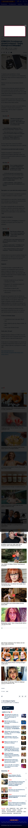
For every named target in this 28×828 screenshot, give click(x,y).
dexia (25, 808)
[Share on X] (22, 696)
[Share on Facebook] (19, 696)
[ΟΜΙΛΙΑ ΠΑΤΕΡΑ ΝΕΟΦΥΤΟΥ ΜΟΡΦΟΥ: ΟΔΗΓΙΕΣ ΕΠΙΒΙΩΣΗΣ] (4, 796)
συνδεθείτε (16, 702)
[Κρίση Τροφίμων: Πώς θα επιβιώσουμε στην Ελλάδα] (4, 775)
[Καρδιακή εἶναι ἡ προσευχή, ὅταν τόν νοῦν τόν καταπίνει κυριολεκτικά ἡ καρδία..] (23, 761)
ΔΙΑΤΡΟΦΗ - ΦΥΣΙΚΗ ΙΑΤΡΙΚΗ (7, 813)
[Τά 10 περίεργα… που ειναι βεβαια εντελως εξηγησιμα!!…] (23, 738)
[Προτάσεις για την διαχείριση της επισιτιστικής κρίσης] (4, 790)
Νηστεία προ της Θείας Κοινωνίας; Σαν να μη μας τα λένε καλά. (11, 722)
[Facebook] (8, 708)
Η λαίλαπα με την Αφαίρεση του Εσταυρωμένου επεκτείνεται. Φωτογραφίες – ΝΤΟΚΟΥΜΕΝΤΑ (12, 727)
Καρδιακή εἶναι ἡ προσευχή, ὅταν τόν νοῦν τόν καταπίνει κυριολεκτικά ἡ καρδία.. (11, 761)
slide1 (18, 808)
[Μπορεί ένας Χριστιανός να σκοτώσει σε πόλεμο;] (23, 743)
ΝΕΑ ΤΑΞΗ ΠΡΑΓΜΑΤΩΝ (11, 811)
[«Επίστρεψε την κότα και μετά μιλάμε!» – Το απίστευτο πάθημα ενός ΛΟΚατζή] (23, 733)
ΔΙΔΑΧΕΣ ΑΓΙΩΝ (19, 811)
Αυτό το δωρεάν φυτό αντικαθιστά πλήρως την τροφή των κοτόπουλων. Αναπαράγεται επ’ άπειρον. (17, 804)
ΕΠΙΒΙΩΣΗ (10, 773)
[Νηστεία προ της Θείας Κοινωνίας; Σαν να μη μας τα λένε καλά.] (23, 722)
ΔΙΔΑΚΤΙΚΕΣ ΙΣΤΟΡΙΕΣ (17, 813)
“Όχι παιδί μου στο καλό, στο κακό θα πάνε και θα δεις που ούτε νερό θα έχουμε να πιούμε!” (11, 716)
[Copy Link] (25, 696)
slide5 (25, 811)
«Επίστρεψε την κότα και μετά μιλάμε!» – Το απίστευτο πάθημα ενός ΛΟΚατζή (12, 732)
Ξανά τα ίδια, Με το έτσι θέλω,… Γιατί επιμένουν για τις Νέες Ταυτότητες (12, 766)
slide (7, 691)
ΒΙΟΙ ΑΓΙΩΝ (4, 811)
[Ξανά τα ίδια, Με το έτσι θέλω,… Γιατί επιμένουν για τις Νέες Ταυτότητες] (23, 766)
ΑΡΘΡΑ (21, 808)
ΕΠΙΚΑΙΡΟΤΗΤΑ (12, 808)
